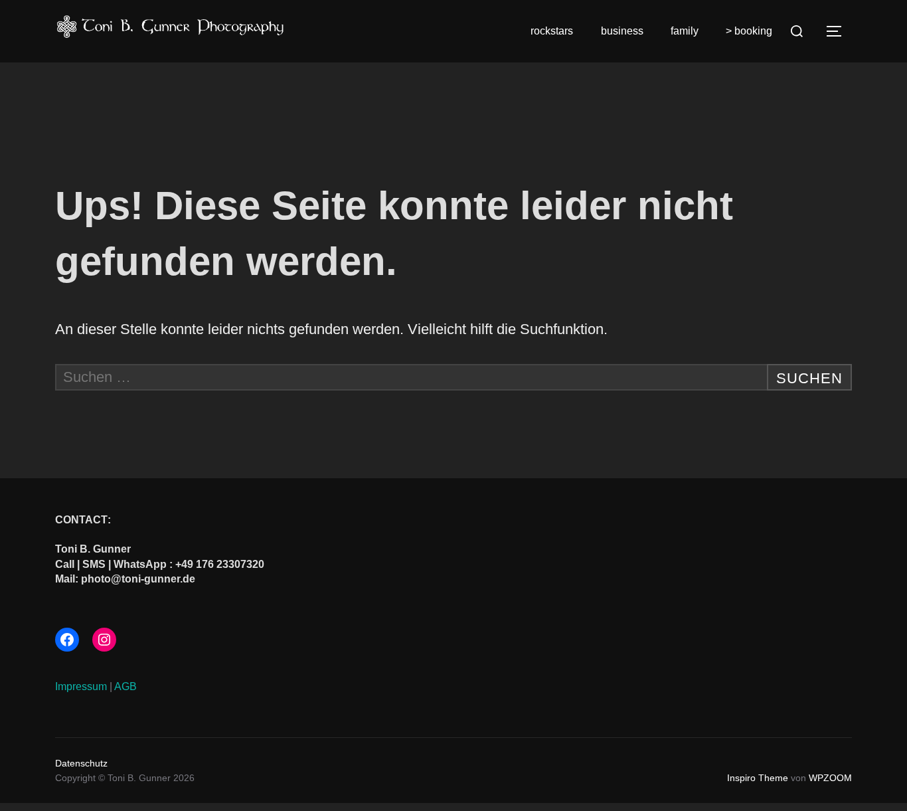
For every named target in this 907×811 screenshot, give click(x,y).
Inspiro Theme (757, 777)
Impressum (81, 686)
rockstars (552, 31)
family (685, 31)
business (622, 31)
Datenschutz (81, 763)
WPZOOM (830, 777)
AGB (125, 686)
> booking (749, 31)
